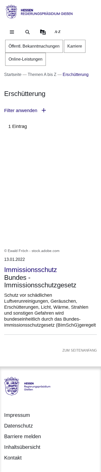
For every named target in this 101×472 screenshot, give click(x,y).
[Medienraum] (43, 32)
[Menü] (12, 32)
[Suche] (27, 32)
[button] (50, 110)
